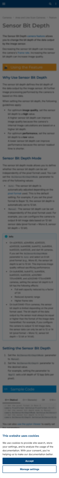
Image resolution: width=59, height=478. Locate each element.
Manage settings (29, 469)
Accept (29, 460)
